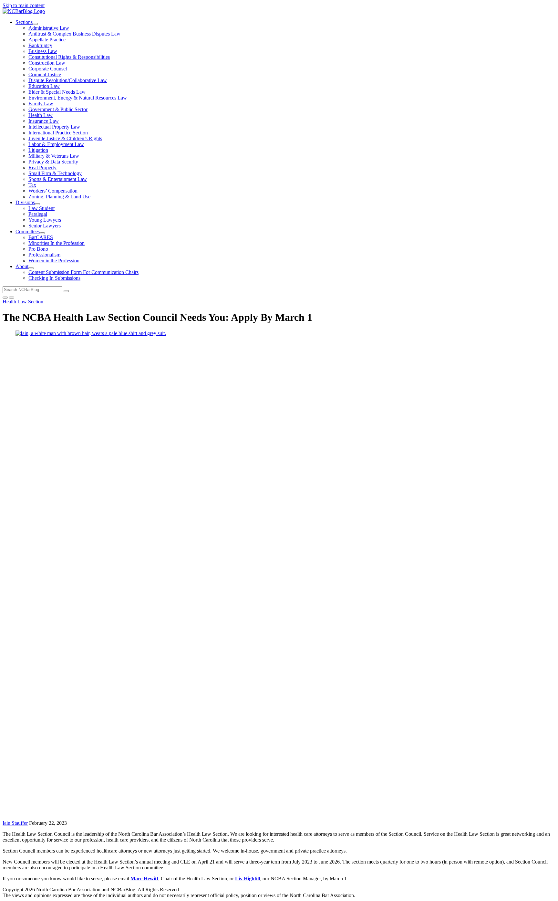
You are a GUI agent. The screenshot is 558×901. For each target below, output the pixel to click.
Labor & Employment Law (56, 144)
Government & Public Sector (58, 109)
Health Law (40, 115)
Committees (28, 231)
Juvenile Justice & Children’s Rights (65, 138)
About (22, 266)
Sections (24, 22)
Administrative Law (48, 28)
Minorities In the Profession (56, 243)
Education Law (44, 86)
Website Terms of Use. (204, 889)
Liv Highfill (247, 878)
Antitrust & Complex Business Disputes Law (74, 34)
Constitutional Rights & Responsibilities (69, 57)
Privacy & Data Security (53, 161)
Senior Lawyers (44, 225)
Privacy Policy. (244, 889)
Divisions (25, 202)
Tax (32, 185)
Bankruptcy (40, 45)
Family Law (40, 103)
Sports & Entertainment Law (57, 179)
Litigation (38, 150)
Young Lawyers (44, 220)
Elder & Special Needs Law (57, 92)
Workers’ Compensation (53, 191)
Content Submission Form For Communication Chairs (83, 272)
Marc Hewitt (144, 878)
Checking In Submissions (54, 278)
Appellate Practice (47, 39)
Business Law (42, 51)
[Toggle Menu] (11, 298)
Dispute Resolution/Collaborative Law (67, 80)
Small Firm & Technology (55, 173)
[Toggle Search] (5, 298)
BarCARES (40, 237)
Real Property (42, 167)
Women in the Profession (53, 260)
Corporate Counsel (47, 68)
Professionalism (44, 254)
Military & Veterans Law (53, 156)
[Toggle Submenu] (35, 24)
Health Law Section (23, 301)
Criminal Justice (44, 74)
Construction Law (46, 63)
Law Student (41, 208)
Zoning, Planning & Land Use (59, 196)
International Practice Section (58, 132)
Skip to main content (24, 5)
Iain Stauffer (15, 823)
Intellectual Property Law (54, 127)
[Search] (66, 291)
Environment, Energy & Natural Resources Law (77, 97)
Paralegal (37, 214)
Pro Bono (38, 249)
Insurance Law (43, 121)
